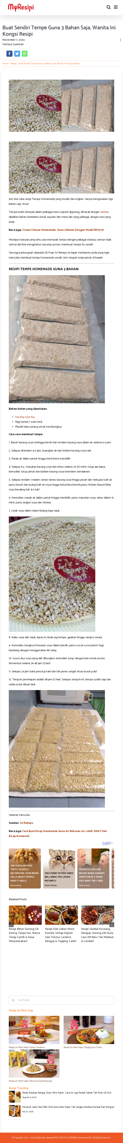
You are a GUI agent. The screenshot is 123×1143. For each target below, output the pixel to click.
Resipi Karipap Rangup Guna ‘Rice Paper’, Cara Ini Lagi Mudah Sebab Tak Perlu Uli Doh (66, 1093)
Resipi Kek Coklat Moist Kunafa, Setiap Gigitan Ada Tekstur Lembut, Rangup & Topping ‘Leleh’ (61, 935)
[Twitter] (17, 54)
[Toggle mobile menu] (116, 7)
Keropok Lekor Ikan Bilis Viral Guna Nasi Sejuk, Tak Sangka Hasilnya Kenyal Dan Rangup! (68, 1107)
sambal (104, 212)
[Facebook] (9, 54)
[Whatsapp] (24, 54)
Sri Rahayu (26, 823)
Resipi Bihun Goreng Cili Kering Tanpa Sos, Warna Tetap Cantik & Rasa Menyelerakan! (24, 935)
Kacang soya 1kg (24, 417)
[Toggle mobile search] (109, 7)
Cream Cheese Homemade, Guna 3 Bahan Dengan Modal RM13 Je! (63, 230)
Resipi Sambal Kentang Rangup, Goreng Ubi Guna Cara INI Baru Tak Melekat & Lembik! (97, 935)
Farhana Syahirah (13, 44)
